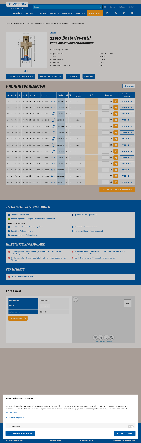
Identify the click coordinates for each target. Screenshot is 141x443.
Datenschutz (10, 418)
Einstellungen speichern (20, 433)
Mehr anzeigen (11, 412)
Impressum (20, 418)
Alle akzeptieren (125, 433)
